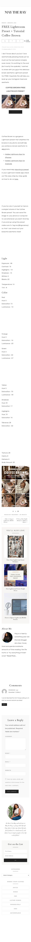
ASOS (15, 908)
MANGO (15, 891)
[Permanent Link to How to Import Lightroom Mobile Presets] (15, 615)
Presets (4, 22)
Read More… (12, 656)
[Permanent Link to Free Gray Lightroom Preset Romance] (15, 557)
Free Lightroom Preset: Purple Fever (15, 589)
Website (8, 770)
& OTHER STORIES (15, 900)
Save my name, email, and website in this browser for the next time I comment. (14, 782)
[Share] (13, 511)
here (16, 179)
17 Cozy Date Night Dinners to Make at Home (21, 520)
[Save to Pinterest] (12, 41)
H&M (15, 896)
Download (15, 111)
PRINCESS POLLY (15, 904)
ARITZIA (15, 887)
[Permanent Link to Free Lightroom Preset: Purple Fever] (15, 586)
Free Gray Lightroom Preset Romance (15, 561)
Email (7, 761)
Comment (8, 736)
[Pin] (18, 511)
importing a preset (22, 169)
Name (7, 753)
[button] (15, 3)
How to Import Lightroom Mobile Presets (9, 520)
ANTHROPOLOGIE (15, 913)
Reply (4, 704)
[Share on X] (5, 41)
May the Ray (15, 12)
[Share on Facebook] (19, 41)
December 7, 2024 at (14, 692)
